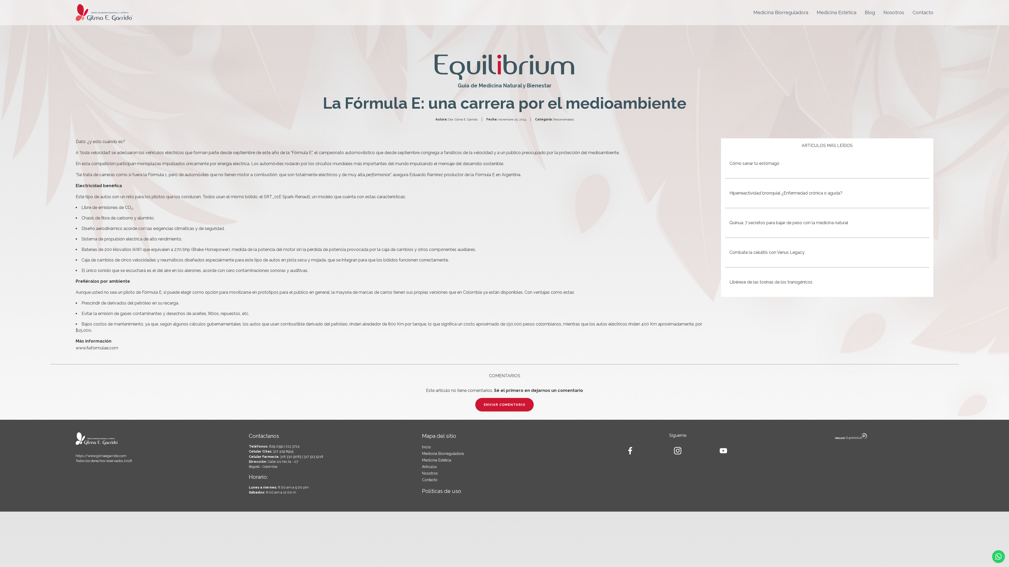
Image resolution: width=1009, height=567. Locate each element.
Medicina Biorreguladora (780, 12)
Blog (870, 12)
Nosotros (893, 12)
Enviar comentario (504, 405)
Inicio (426, 447)
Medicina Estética (836, 12)
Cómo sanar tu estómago (754, 163)
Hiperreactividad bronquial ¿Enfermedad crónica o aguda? (785, 193)
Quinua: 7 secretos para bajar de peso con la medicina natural (788, 222)
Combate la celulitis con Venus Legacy (767, 252)
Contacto (923, 12)
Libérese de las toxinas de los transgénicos (770, 282)
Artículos (429, 467)
